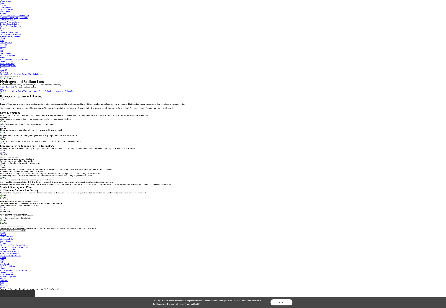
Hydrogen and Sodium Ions (10, 36)
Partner (2, 287)
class (1, 89)
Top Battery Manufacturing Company (14, 59)
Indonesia (38, 74)
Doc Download (5, 53)
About (2, 268)
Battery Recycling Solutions (10, 26)
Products (3, 235)
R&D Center (4, 30)
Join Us (3, 68)
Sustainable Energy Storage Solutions (14, 18)
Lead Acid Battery (6, 7)
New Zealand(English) (26, 74)
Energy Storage (5, 11)
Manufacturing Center (8, 66)
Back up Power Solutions (9, 22)
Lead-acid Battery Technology (11, 32)
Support (3, 258)
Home (2, 87)
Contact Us (4, 70)
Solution (3, 243)
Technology (10, 87)
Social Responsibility (7, 64)
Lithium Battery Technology (10, 34)
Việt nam (3, 74)
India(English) (12, 74)
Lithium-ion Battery (7, 9)
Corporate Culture (6, 62)
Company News (6, 43)
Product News (5, 45)
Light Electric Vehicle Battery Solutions (14, 16)
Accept (281, 302)
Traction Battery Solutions (9, 24)
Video (2, 51)
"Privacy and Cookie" (192, 304)
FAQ (2, 49)
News (2, 283)
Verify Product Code (7, 55)
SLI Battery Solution (7, 20)
